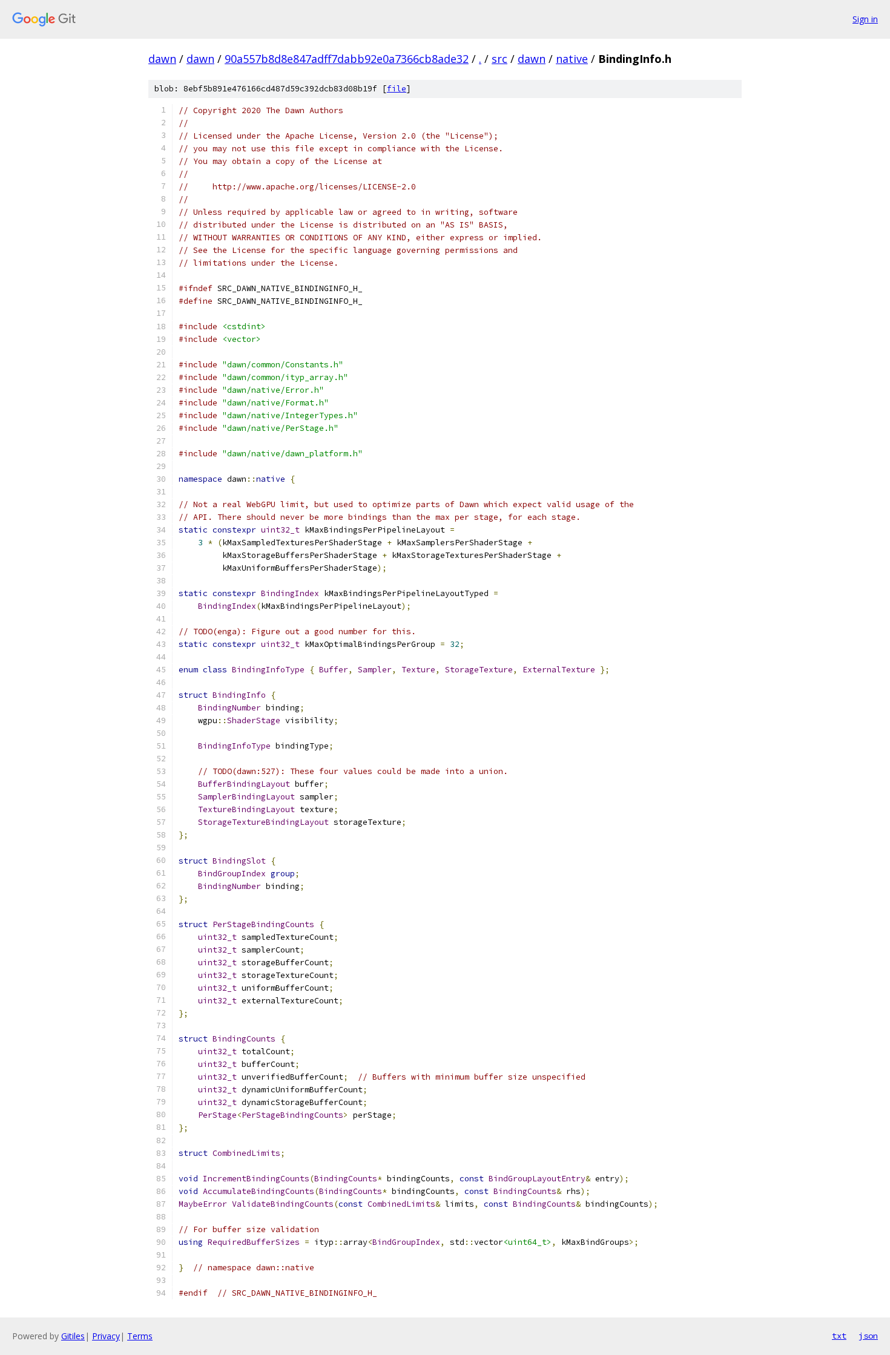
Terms (140, 1336)
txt (839, 1335)
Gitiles (73, 1336)
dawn (162, 58)
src (499, 58)
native (572, 58)
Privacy (106, 1336)
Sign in (865, 19)
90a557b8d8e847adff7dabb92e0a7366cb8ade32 (347, 58)
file (396, 89)
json (868, 1335)
